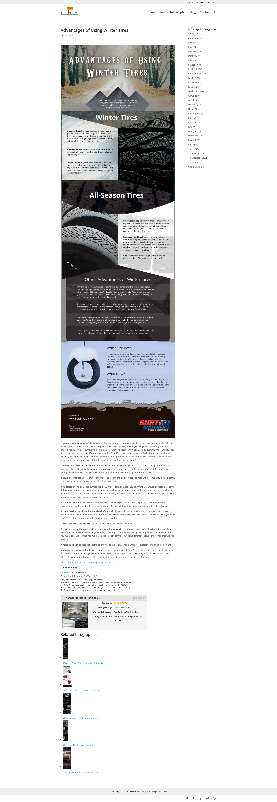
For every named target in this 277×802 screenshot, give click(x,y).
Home (151, 12)
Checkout (189, 2)
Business (192, 51)
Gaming (192, 95)
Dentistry (192, 55)
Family (191, 78)
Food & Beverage (196, 91)
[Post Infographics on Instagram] (214, 799)
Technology (193, 153)
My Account (200, 2)
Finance (192, 87)
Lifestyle (192, 131)
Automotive (193, 38)
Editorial (192, 60)
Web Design (194, 166)
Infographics (194, 113)
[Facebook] (187, 799)
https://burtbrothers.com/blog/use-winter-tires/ (91, 562)
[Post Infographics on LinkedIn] (201, 799)
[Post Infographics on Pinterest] (207, 799)
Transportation (195, 157)
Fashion (192, 82)
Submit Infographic (172, 12)
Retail (191, 144)
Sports (191, 149)
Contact (205, 12)
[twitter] (194, 799)
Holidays (192, 104)
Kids (190, 122)
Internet (192, 118)
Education (193, 64)
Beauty (191, 42)
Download (65, 572)
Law (190, 126)
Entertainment (195, 73)
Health (191, 100)
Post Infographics (117, 791)
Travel (191, 162)
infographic (66, 460)
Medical (192, 140)
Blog (193, 12)
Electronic (193, 69)
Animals (192, 33)
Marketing (193, 135)
